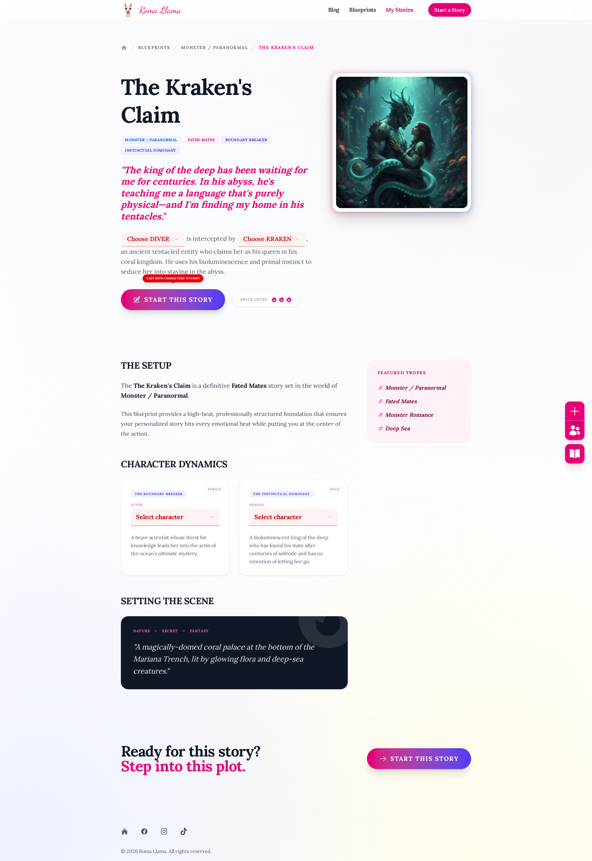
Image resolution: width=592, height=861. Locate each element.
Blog (333, 9)
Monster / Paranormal (214, 47)
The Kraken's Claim (286, 47)
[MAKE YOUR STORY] (575, 454)
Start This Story (178, 299)
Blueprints (362, 9)
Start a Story (449, 10)
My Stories (399, 9)
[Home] (124, 48)
